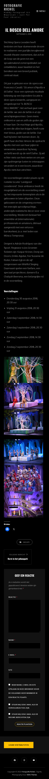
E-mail (12, 655)
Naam (11, 640)
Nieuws (26, 542)
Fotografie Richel (13, 7)
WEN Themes (32, 775)
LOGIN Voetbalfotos (19, 745)
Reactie (12, 597)
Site (10, 670)
